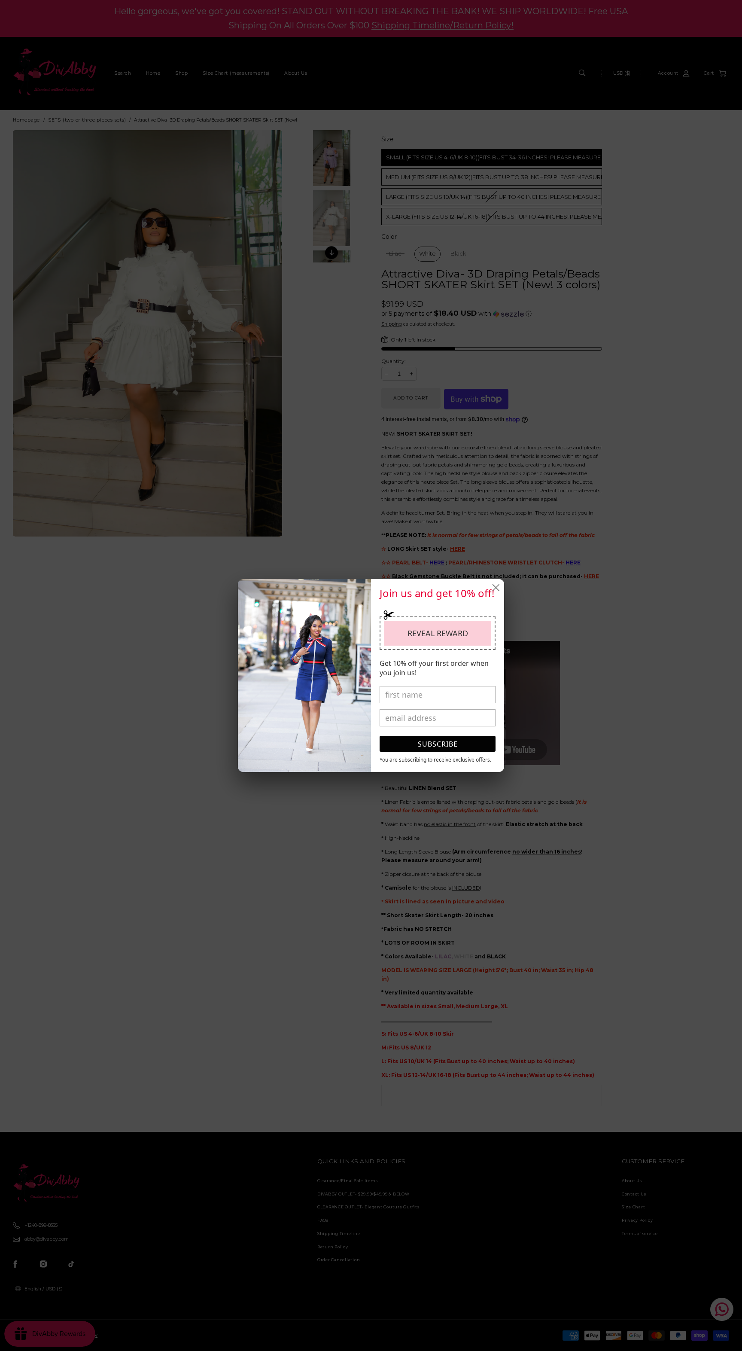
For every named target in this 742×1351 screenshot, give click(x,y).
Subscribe (438, 744)
